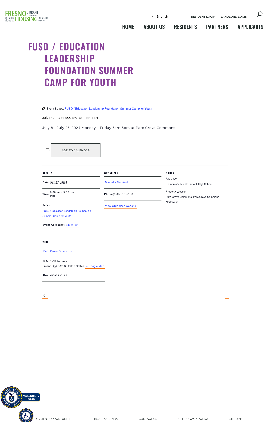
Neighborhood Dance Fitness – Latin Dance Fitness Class (226, 296)
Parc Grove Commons (57, 251)
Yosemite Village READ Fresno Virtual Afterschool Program (45, 296)
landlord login (234, 16)
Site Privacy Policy (193, 419)
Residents (185, 26)
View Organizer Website (120, 206)
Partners (217, 26)
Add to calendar (76, 150)
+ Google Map (95, 266)
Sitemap (235, 419)
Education (72, 224)
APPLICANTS (250, 26)
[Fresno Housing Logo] (27, 16)
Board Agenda (106, 419)
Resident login (203, 16)
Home (128, 26)
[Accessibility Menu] (26, 414)
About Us (154, 26)
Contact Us (148, 419)
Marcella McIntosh (117, 182)
